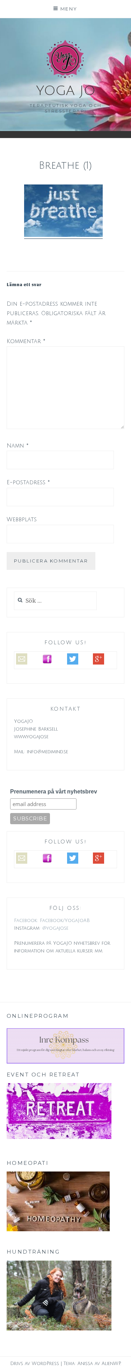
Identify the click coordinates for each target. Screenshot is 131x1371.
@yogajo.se (55, 928)
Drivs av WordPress (34, 1363)
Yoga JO (65, 91)
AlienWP (111, 1363)
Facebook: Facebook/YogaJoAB (52, 920)
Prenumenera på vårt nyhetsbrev (53, 792)
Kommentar (26, 341)
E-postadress (28, 482)
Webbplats (22, 519)
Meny (69, 9)
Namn (18, 446)
